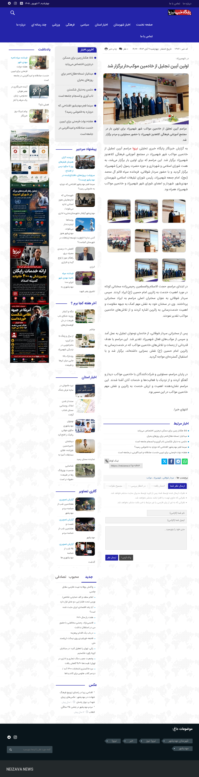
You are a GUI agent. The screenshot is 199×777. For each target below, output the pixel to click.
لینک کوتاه (114, 461)
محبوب (74, 577)
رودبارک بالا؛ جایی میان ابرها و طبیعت (66, 360)
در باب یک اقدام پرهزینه (82, 633)
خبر (131, 741)
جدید (89, 577)
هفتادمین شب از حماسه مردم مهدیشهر (65, 508)
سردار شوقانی (168, 478)
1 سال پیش (67, 702)
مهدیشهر (184, 748)
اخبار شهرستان (121, 24)
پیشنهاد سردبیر (86, 149)
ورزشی (56, 24)
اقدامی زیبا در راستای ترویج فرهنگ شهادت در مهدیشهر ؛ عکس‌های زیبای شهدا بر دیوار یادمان (77, 697)
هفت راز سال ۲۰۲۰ (85, 617)
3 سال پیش (79, 712)
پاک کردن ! (126, 558)
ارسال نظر (111, 558)
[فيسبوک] (171, 461)
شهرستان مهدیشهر (179, 741)
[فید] (21, 3)
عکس (93, 685)
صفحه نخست (144, 24)
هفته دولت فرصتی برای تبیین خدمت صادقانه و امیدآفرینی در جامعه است (152, 452)
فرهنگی (70, 24)
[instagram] (15, 3)
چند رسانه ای (38, 24)
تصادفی (61, 577)
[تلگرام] (178, 461)
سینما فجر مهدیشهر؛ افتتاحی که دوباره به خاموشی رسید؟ (160, 447)
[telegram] (9, 3)
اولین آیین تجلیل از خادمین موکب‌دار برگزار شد (148, 66)
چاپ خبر (113, 49)
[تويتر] (164, 461)
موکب (149, 478)
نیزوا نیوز (151, 741)
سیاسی (84, 24)
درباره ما (187, 4)
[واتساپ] (185, 461)
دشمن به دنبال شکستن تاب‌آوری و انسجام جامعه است (161, 442)
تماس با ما (174, 4)
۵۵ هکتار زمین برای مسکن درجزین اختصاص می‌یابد (162, 431)
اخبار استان (101, 24)
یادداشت (44, 49)
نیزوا (135, 148)
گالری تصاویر (88, 491)
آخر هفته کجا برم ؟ (84, 303)
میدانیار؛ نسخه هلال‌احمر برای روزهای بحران (167, 436)
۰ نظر (125, 49)
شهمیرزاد (157, 478)
